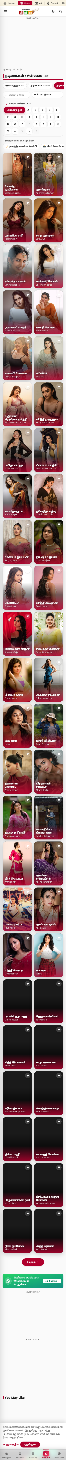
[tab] (15, 85)
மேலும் (31, 1262)
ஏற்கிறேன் (30, 1444)
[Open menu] (5, 11)
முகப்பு (7, 69)
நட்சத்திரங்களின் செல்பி (21, 146)
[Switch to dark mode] (53, 11)
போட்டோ (18, 69)
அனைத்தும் (14, 109)
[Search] (60, 11)
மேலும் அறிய (11, 1444)
